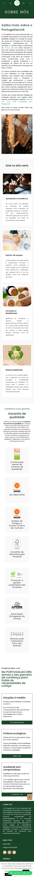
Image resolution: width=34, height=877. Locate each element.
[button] (20, 873)
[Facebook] (5, 852)
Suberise (29, 99)
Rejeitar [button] (8, 874)
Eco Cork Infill (9, 102)
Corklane (22, 102)
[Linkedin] (14, 852)
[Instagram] (9, 852)
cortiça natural (10, 48)
